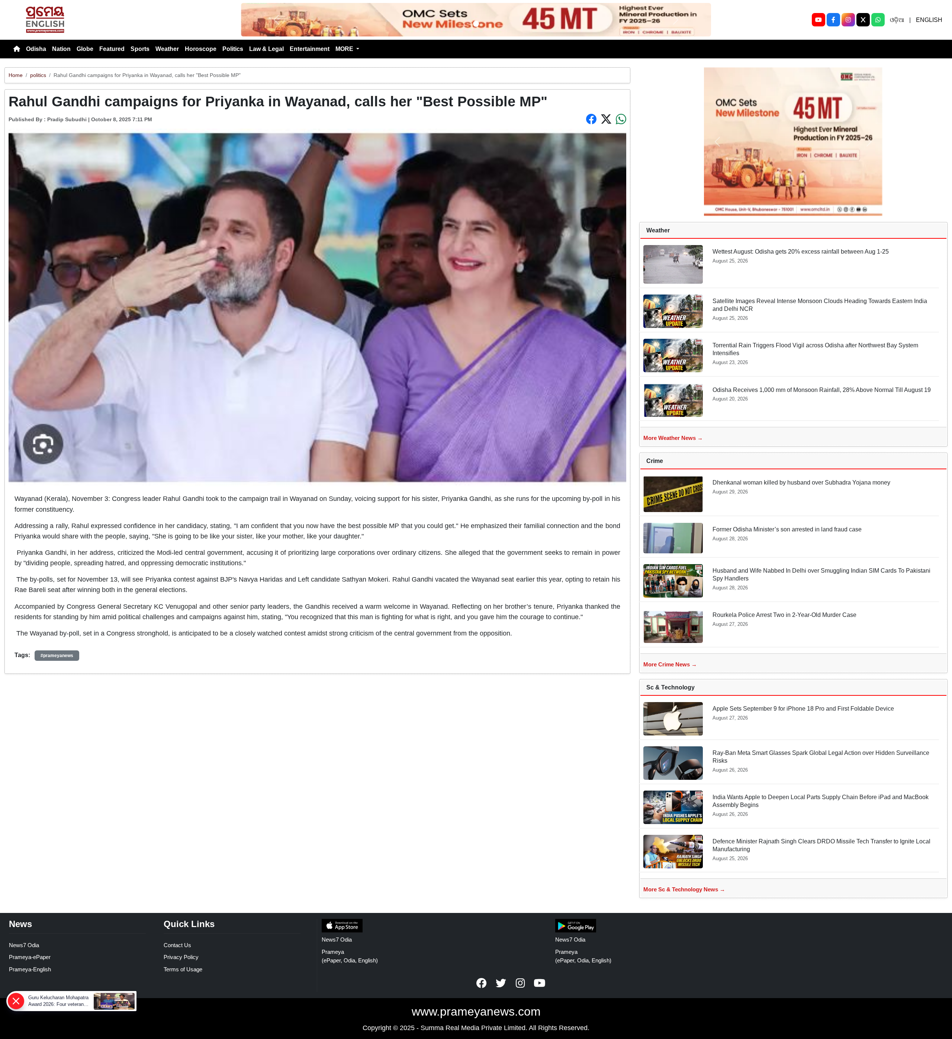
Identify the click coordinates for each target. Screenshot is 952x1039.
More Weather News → (673, 438)
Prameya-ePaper (30, 957)
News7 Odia (24, 945)
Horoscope (200, 49)
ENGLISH (929, 20)
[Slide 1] (476, 23)
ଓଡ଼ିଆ (897, 20)
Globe (85, 49)
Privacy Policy (181, 957)
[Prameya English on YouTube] (539, 983)
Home (16, 75)
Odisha (36, 49)
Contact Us (177, 945)
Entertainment (309, 49)
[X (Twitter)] (863, 19)
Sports (140, 49)
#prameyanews (57, 655)
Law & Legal (266, 49)
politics (38, 75)
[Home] (16, 49)
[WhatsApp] (878, 19)
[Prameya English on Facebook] (481, 983)
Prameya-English (30, 969)
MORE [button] (345, 49)
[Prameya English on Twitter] (501, 983)
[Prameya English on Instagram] (520, 983)
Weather (167, 49)
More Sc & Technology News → (684, 889)
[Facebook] (833, 19)
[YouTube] (818, 19)
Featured (112, 49)
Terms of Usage (183, 969)
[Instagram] (848, 19)
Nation (61, 49)
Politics (232, 49)
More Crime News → (670, 664)
